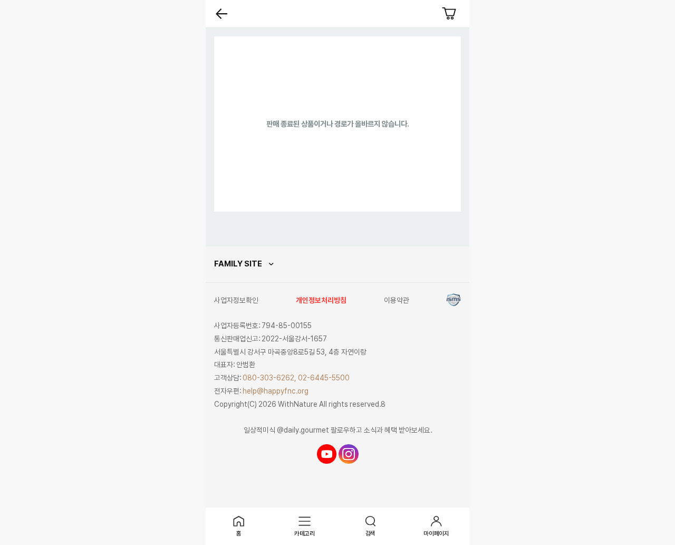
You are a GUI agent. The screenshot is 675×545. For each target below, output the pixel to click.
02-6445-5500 (324, 378)
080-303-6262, (269, 378)
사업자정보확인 (236, 300)
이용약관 (396, 300)
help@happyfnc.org (275, 391)
